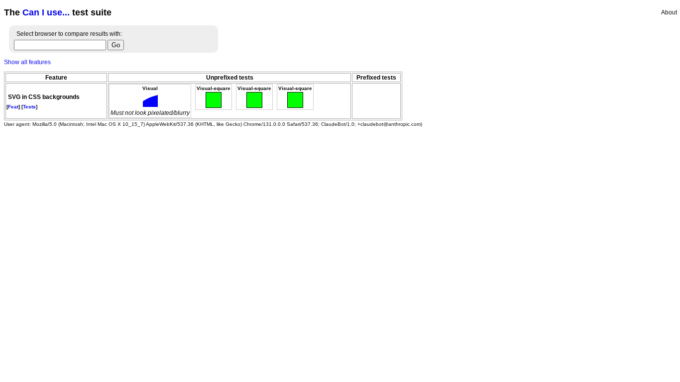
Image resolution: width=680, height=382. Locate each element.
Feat (13, 106)
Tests (29, 106)
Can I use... (46, 12)
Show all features (27, 62)
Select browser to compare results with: (69, 33)
